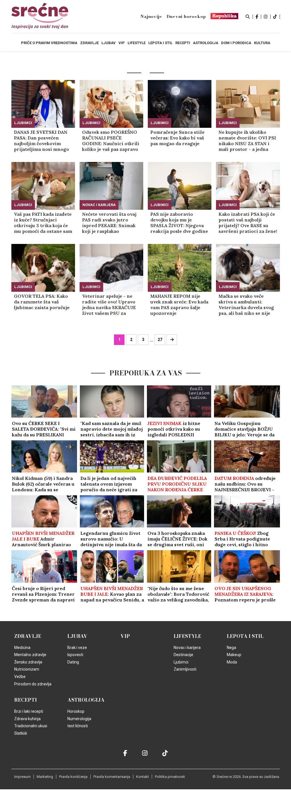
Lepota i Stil (245, 636)
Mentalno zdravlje (30, 654)
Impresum (22, 777)
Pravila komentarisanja (111, 777)
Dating (73, 662)
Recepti (25, 700)
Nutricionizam (26, 669)
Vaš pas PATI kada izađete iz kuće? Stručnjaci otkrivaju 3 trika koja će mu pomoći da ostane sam (43, 222)
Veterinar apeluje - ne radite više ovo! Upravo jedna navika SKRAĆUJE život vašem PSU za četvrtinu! (109, 304)
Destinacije (183, 654)
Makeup (234, 654)
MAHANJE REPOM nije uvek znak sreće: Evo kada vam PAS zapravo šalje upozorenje (179, 304)
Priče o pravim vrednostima (49, 43)
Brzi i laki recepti (28, 711)
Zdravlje (27, 636)
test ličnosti (77, 726)
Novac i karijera (99, 205)
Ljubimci (23, 123)
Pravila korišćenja (73, 777)
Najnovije (151, 16)
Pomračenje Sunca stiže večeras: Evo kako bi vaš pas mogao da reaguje (177, 137)
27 (160, 339)
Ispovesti (75, 654)
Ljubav (77, 636)
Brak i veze (77, 647)
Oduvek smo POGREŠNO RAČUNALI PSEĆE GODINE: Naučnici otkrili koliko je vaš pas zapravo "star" (110, 140)
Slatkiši (20, 733)
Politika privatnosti (170, 777)
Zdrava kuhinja (27, 718)
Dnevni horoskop (186, 16)
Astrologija (86, 700)
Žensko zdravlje (28, 662)
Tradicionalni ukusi (30, 726)
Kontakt (142, 777)
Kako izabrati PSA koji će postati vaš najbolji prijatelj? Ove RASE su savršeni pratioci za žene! (248, 222)
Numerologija (79, 718)
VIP (125, 636)
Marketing (45, 777)
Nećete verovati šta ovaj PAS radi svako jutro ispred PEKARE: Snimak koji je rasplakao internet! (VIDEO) (109, 222)
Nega (231, 647)
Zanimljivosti (185, 669)
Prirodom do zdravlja (32, 684)
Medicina (22, 647)
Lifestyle (187, 636)
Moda (232, 662)
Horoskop (75, 711)
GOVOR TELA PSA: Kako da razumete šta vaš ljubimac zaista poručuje (42, 301)
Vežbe (20, 676)
